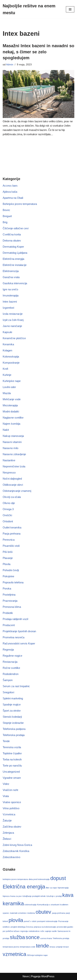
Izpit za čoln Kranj (13, 319)
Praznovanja (10, 600)
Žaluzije (7, 820)
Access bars (10, 185)
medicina (31, 913)
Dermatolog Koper (13, 246)
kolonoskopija (30, 905)
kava (67, 895)
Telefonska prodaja (14, 735)
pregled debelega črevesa (22, 927)
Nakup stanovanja (13, 435)
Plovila (6, 564)
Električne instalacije (15, 264)
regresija (24, 931)
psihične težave (13, 931)
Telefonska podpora (14, 728)
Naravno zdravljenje (14, 454)
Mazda (7, 393)
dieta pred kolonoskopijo (39, 879)
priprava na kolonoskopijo (45, 927)
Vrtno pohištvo (11, 808)
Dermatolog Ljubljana (15, 252)
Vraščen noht (10, 789)
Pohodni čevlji (11, 570)
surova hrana (46, 938)
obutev (43, 912)
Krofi (5, 368)
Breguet (7, 216)
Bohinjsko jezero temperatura (20, 203)
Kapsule (7, 332)
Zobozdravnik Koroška (16, 851)
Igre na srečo (10, 289)
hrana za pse (16, 896)
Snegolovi (8, 692)
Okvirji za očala (12, 496)
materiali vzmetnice (18, 913)
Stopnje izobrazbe (13, 722)
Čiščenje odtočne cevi (15, 228)
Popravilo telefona (13, 582)
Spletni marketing (13, 698)
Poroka (7, 588)
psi (4, 931)
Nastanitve (9, 460)
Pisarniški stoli (11, 545)
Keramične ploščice (14, 338)
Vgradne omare (12, 777)
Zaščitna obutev (12, 826)
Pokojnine (8, 576)
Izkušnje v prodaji (54, 896)
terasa (52, 947)
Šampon (8, 680)
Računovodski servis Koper (19, 643)
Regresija (8, 649)
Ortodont (8, 521)
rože (42, 931)
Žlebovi (7, 838)
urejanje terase (62, 947)
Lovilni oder (9, 387)
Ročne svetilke (11, 667)
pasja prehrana (58, 913)
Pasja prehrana (11, 533)
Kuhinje (7, 374)
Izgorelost (8, 307)
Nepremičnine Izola (14, 466)
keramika (13, 903)
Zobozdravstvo (11, 857)
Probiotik (8, 612)
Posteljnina (9, 594)
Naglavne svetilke (13, 417)
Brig (5, 222)
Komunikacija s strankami (48, 905)
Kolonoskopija (11, 356)
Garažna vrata (11, 277)
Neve (26, 976)
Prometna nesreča (13, 637)
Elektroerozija (11, 271)
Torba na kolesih (12, 759)
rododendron (34, 931)
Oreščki (7, 515)
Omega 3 (8, 509)
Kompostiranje (11, 362)
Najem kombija (11, 423)
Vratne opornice (12, 802)
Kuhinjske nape (12, 380)
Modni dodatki (11, 411)
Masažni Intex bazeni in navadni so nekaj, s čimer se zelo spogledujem (38, 51)
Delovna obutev (12, 240)
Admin (9, 64)
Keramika (8, 344)
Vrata (6, 796)
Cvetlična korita (12, 234)
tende (42, 946)
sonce (33, 937)
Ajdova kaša (10, 191)
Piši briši (8, 551)
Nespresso (9, 472)
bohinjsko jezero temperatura (15, 879)
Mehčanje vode (12, 399)
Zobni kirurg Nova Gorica (17, 844)
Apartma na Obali (13, 197)
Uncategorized (11, 771)
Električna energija (13, 258)
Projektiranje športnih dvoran (19, 631)
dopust (58, 878)
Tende (6, 741)
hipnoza (6, 896)
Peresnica (9, 539)
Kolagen (7, 350)
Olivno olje (9, 503)
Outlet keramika (12, 527)
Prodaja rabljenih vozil (15, 619)
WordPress (47, 976)
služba (17, 937)
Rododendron (10, 673)
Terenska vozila (12, 747)
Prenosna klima (12, 606)
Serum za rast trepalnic (16, 686)
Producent (9, 625)
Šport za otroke (12, 710)
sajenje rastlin (51, 931)
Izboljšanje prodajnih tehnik (34, 896)
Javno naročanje (12, 326)
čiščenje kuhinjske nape (37, 955)
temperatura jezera (11, 947)
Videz (6, 783)
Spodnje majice (12, 704)
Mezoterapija (10, 405)
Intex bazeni (10, 301)
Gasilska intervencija (15, 283)
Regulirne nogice (12, 655)
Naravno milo (10, 448)
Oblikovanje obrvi (13, 484)
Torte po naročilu (12, 765)
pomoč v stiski (30, 921)
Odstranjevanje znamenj (17, 490)
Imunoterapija (10, 295)
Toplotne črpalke (12, 753)
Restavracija (10, 661)
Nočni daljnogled (12, 478)
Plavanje (8, 557)
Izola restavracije (13, 313)
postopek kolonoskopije (47, 921)
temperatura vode (27, 947)
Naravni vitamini (12, 441)
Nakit (6, 429)
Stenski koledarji (12, 716)
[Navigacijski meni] (70, 9)
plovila (16, 920)
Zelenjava (8, 832)
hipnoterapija (63, 888)
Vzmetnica (9, 814)
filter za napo (51, 888)
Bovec (6, 210)
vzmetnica (14, 954)
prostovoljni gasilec (65, 927)
